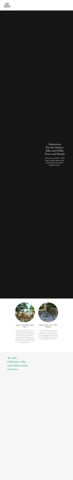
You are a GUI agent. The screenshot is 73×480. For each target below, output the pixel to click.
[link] (7, 5)
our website (45, 335)
